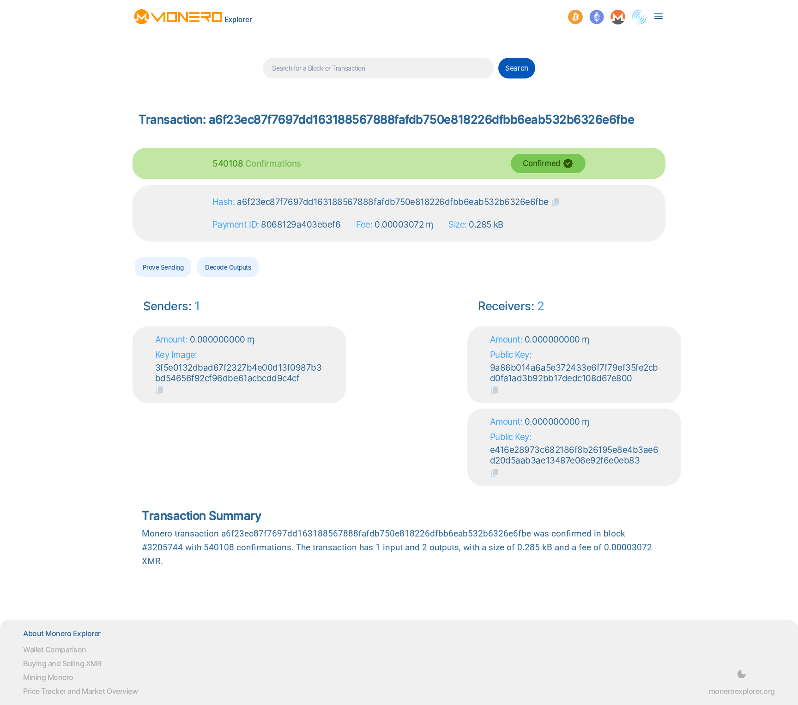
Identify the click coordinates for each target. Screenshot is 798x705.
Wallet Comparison (54, 649)
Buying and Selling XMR (62, 663)
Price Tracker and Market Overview (80, 691)
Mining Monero (48, 677)
